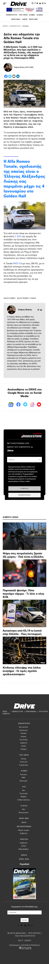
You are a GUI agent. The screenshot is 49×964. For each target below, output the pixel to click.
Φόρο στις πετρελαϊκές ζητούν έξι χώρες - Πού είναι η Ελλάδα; (23, 555)
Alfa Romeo (10, 298)
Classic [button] (24, 806)
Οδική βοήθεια (23, 849)
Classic (40, 15)
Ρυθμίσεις (24, 488)
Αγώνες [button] (24, 771)
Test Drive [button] (24, 755)
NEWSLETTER (17, 711)
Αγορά (23, 746)
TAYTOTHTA (43, 711)
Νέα (23, 790)
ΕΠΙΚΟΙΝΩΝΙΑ (31, 711)
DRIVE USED (33, 19)
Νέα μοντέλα (23, 727)
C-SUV (18, 236)
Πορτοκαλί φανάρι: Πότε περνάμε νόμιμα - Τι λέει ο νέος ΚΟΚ (23, 594)
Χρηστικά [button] (24, 839)
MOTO (24, 822)
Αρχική (5, 26)
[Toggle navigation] (5, 4)
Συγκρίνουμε (23, 765)
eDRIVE (24, 19)
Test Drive (23, 15)
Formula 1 (23, 774)
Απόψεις (24, 749)
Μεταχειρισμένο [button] (24, 826)
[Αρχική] (18, 4)
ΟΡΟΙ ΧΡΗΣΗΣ (34, 933)
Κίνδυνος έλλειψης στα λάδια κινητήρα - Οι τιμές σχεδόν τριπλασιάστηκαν (22, 671)
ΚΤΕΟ (23, 846)
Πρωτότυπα (23, 730)
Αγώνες (32, 15)
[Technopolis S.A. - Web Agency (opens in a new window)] (24, 948)
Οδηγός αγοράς (23, 830)
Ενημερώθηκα (24, 495)
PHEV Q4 (17, 263)
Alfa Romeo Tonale (27, 298)
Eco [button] (24, 787)
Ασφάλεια (23, 743)
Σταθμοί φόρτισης (23, 800)
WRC (23, 778)
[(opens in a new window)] (35, 3)
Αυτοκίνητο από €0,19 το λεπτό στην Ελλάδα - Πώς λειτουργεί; (22, 632)
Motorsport (23, 781)
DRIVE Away (15, 19)
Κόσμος (23, 736)
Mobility (23, 797)
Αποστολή (23, 762)
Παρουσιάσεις (23, 812)
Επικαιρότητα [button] (24, 723)
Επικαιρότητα (11, 15)
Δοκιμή (23, 759)
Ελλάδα (26, 26)
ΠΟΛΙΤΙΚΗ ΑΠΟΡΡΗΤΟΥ (25, 936)
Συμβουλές (23, 833)
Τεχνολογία (23, 740)
